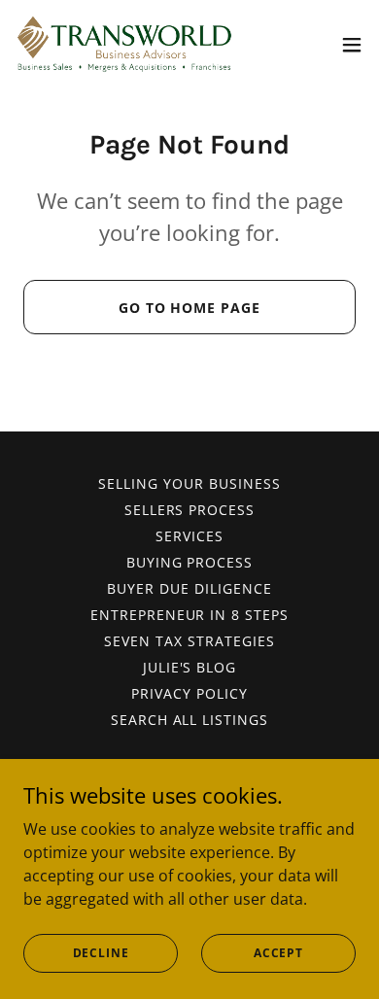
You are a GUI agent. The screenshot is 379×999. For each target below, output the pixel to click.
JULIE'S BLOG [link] (190, 667)
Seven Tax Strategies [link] (189, 641)
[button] (351, 44)
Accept (278, 953)
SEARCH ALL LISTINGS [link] (190, 719)
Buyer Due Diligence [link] (189, 588)
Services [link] (189, 536)
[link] (124, 44)
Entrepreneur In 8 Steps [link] (190, 614)
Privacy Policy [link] (189, 693)
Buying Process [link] (190, 562)
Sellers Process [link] (190, 509)
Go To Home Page (190, 307)
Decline (101, 953)
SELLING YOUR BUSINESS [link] (189, 483)
